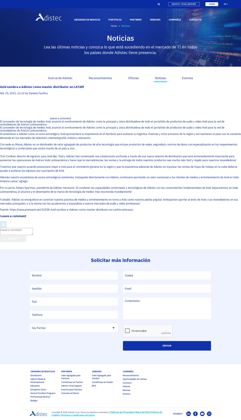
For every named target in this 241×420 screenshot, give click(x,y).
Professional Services (40, 397)
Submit (13, 238)
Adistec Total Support (71, 386)
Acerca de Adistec (60, 78)
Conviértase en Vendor (102, 382)
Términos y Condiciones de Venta (78, 415)
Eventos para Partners (71, 389)
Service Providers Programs (43, 393)
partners (66, 371)
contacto (195, 19)
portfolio (115, 19)
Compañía (128, 371)
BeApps (34, 400)
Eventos (187, 78)
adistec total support (184, 4)
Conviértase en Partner (72, 382)
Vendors (96, 371)
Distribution (35, 375)
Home (114, 26)
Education (35, 386)
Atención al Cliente (70, 393)
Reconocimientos (100, 78)
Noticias (160, 78)
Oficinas (133, 78)
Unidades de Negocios (42, 371)
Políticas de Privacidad (122, 412)
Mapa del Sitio (142, 412)
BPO (94, 386)
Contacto (127, 383)
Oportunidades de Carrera (135, 379)
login (212, 4)
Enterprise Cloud (38, 389)
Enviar (167, 345)
